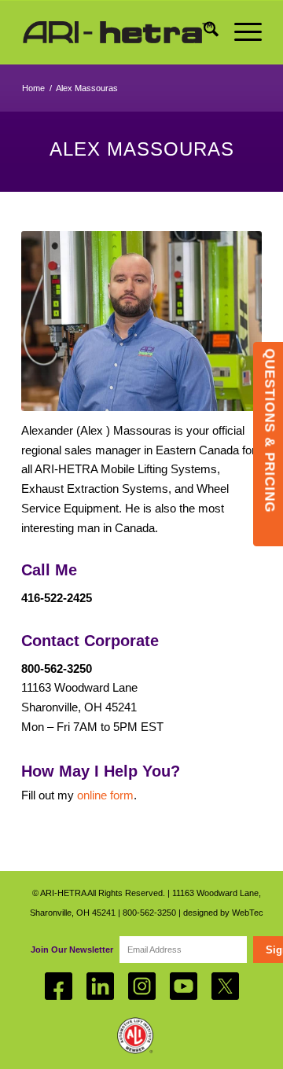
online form (105, 795)
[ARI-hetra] (117, 32)
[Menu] (240, 32)
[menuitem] (203, 32)
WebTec (247, 912)
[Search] (203, 32)
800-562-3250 (149, 912)
